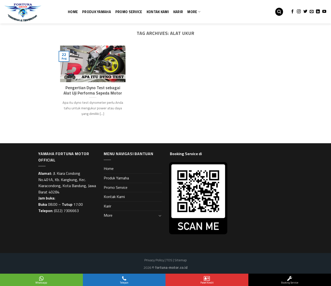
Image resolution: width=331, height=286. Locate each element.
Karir (178, 11)
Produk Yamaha (96, 11)
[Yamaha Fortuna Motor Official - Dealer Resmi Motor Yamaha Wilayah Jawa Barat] (28, 12)
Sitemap (180, 260)
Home (73, 11)
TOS (169, 260)
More (192, 11)
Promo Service (128, 11)
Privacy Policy (154, 260)
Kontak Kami (158, 11)
